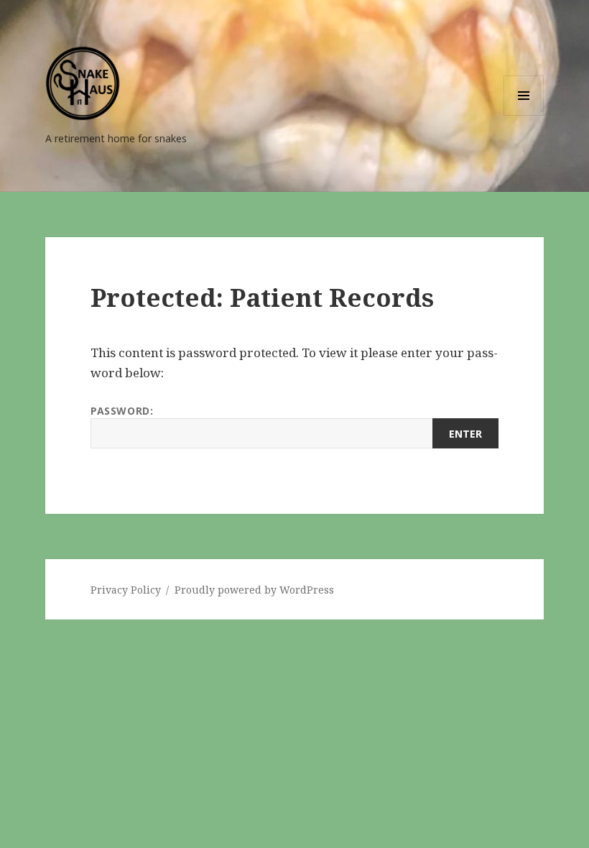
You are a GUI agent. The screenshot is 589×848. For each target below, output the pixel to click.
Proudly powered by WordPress (254, 589)
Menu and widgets (524, 115)
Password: (122, 411)
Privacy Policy (126, 589)
